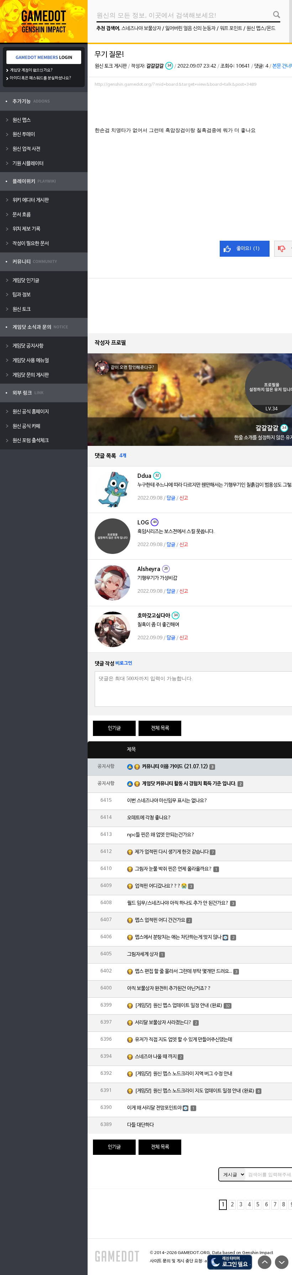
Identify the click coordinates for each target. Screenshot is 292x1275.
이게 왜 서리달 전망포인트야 (154, 1108)
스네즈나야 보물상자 (141, 28)
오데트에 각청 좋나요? (149, 818)
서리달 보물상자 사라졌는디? (163, 1022)
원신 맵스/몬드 (260, 28)
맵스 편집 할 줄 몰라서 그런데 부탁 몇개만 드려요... (183, 971)
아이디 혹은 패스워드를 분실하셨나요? (41, 78)
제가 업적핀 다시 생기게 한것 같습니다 (172, 852)
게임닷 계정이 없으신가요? (31, 70)
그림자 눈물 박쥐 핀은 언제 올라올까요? (173, 869)
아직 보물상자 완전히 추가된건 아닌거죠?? (169, 988)
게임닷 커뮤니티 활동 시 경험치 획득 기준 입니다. (189, 783)
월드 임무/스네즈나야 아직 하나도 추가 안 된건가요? (178, 903)
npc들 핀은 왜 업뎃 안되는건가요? (161, 835)
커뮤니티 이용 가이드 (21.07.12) (175, 766)
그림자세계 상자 (142, 954)
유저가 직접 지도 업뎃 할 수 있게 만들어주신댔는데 (183, 1039)
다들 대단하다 (140, 1125)
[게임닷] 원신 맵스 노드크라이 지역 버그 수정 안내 (183, 1074)
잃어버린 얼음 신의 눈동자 (190, 28)
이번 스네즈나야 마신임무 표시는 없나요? (167, 801)
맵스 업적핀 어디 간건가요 (160, 920)
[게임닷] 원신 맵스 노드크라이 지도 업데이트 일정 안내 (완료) (195, 1091)
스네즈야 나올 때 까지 (156, 1057)
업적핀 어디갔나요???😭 (161, 886)
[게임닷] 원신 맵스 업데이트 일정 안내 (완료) (179, 1005)
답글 (171, 498)
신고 (183, 498)
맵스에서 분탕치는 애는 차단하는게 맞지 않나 (178, 937)
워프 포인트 (231, 28)
